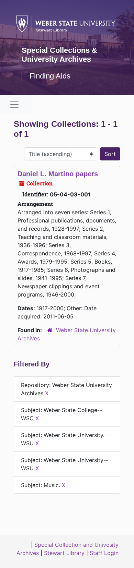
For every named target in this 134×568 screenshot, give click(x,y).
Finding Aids (50, 76)
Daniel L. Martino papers (58, 174)
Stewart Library (64, 552)
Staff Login (104, 552)
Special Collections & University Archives (59, 54)
